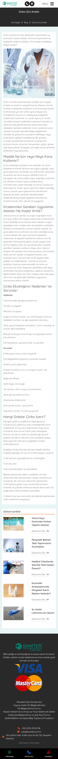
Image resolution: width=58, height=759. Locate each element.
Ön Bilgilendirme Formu (29, 708)
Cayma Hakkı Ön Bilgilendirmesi (29, 705)
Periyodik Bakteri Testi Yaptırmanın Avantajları (41, 543)
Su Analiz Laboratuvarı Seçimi (43, 611)
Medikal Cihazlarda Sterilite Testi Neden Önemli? (43, 565)
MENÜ (45, 3)
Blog (26, 22)
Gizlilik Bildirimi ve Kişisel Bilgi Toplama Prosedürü (29, 718)
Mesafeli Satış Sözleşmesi (29, 702)
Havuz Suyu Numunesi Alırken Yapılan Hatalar (41, 521)
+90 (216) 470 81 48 (31, 728)
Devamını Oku (39, 531)
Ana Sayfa (15, 22)
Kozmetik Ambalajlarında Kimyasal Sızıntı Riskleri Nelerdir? (41, 588)
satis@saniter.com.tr (31, 731)
